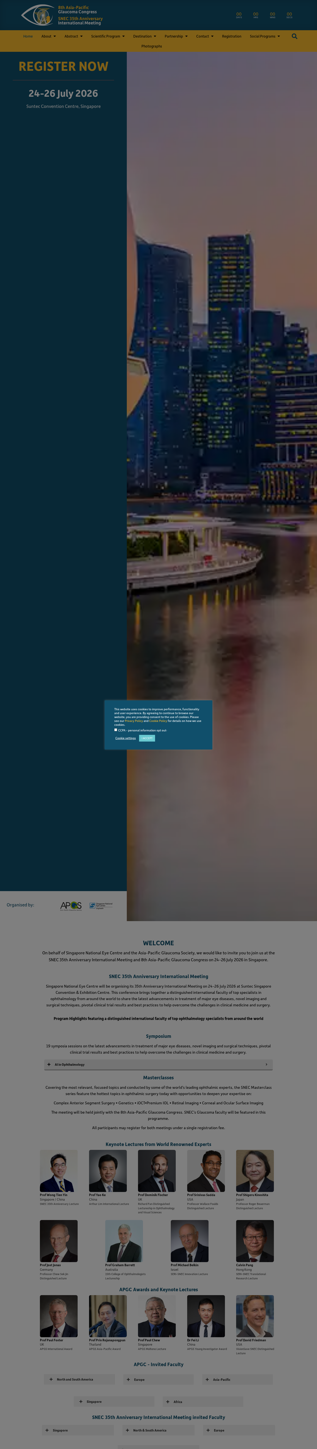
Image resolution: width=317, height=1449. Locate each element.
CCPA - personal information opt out (142, 730)
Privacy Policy (134, 721)
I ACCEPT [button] (147, 738)
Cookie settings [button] (125, 738)
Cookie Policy (158, 721)
